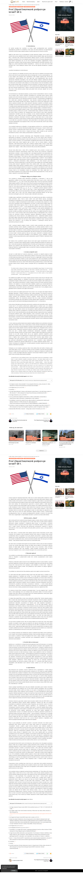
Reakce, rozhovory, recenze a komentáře (18, 439)
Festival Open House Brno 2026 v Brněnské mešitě (69, 45)
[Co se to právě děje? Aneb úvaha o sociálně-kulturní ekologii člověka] (66, 435)
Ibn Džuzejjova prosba (14, 442)
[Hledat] (72, 1)
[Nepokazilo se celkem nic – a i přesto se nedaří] (49, 435)
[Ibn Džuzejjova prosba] (16, 435)
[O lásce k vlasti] (69, 51)
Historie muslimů (13, 6)
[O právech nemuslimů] (59, 51)
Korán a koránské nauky (31, 437)
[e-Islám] (14, 1)
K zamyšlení (20, 6)
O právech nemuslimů (59, 56)
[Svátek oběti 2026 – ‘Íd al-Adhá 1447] (59, 39)
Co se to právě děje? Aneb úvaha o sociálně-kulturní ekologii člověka (66, 444)
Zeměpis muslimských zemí (29, 6)
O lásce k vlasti (68, 56)
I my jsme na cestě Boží (31, 442)
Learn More (65, 473)
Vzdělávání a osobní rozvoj (49, 439)
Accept (13, 870)
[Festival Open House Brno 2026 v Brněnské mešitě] (69, 39)
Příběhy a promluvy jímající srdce (16, 438)
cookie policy (4, 868)
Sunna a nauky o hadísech (31, 439)
